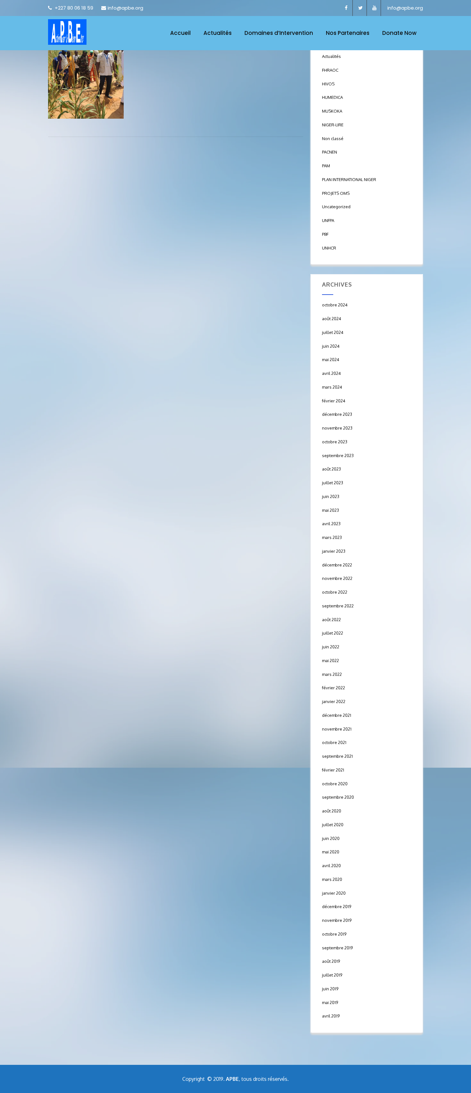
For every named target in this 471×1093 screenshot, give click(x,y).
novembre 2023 (337, 428)
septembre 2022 (338, 605)
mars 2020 (332, 879)
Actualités (217, 33)
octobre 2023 (334, 441)
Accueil (180, 33)
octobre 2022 (334, 592)
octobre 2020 (335, 783)
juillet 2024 (332, 332)
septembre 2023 (338, 455)
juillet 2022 (332, 633)
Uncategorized (336, 206)
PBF (325, 234)
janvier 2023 (333, 551)
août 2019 (331, 961)
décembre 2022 (337, 564)
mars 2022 (332, 674)
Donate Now (399, 33)
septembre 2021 (337, 756)
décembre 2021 (336, 715)
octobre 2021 (334, 742)
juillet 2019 (332, 975)
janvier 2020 (334, 893)
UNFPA (328, 220)
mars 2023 (332, 537)
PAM (326, 165)
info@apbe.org (125, 7)
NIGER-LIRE (332, 124)
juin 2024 (331, 346)
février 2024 (333, 400)
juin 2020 (331, 838)
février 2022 (333, 687)
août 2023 (331, 468)
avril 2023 (331, 523)
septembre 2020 (338, 797)
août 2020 (331, 810)
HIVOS (328, 83)
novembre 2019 (336, 920)
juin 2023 (330, 496)
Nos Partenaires (347, 33)
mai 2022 (330, 660)
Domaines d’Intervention (278, 33)
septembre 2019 (337, 947)
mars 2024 (332, 387)
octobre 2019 (334, 934)
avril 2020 (331, 865)
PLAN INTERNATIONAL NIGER (349, 179)
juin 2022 (330, 646)
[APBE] (67, 32)
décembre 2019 (336, 906)
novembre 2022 (337, 578)
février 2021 (333, 769)
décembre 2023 (337, 414)
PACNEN (329, 151)
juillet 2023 (332, 482)
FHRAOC (330, 70)
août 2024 (331, 318)
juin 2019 (330, 988)
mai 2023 (330, 510)
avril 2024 (331, 373)
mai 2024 (330, 359)
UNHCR (329, 247)
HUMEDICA (332, 97)
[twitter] (360, 8)
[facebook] (346, 8)
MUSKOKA (332, 111)
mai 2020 (330, 851)
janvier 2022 (333, 701)
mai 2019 (330, 1002)
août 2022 (331, 619)
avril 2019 (331, 1015)
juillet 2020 (332, 824)
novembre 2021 (336, 729)
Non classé (332, 138)
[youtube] (374, 8)
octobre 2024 (335, 304)
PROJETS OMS (336, 193)
